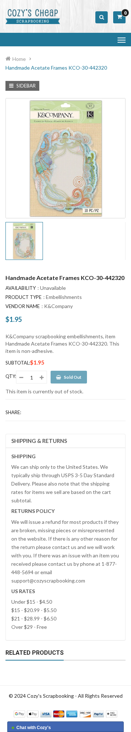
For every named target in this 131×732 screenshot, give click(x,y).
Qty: (10, 376)
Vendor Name (22, 306)
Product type (23, 297)
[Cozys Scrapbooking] (65, 713)
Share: (13, 412)
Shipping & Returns (39, 440)
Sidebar (25, 86)
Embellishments (64, 297)
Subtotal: (17, 363)
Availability (20, 288)
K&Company (58, 306)
